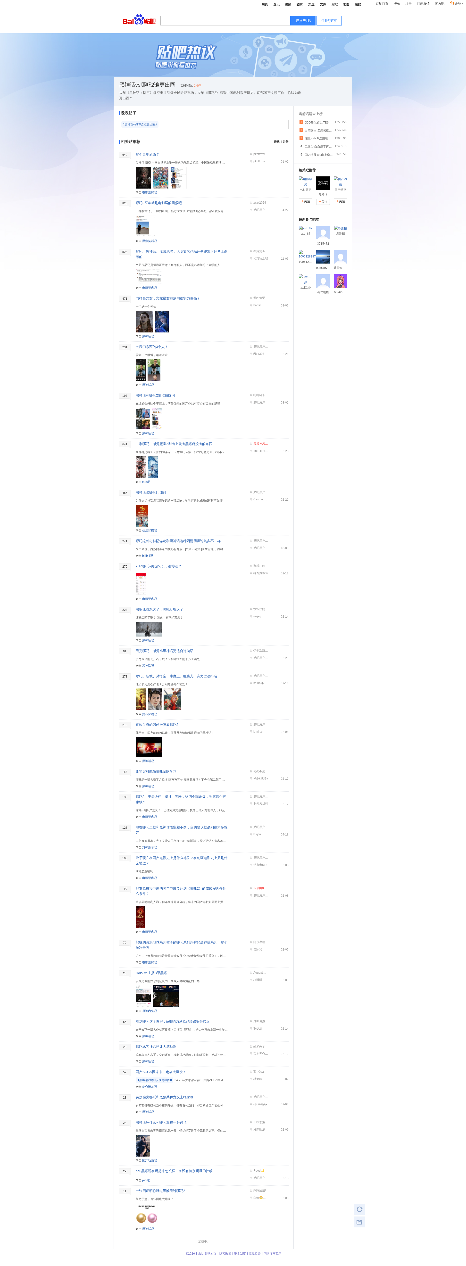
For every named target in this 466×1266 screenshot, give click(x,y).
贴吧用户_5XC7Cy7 (260, 857)
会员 (458, 3)
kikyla (257, 834)
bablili (257, 305)
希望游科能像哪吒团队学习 (156, 771)
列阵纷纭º (259, 1190)
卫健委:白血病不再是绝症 (319, 146)
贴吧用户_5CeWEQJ (260, 540)
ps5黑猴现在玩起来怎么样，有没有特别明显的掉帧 (174, 1171)
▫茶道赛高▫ (260, 1104)
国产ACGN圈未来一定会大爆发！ (161, 1072)
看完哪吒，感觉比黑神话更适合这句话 (164, 651)
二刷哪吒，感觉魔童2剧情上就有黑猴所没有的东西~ (175, 444)
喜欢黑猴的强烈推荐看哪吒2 (157, 725)
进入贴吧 (303, 20)
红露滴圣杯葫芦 (260, 251)
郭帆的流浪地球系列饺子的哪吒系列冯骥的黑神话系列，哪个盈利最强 (181, 945)
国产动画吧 (149, 1160)
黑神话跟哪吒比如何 (151, 492)
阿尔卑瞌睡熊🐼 (260, 942)
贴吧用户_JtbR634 (260, 548)
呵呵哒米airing (260, 395)
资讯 (276, 4)
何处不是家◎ (260, 771)
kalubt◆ (258, 683)
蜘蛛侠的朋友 (260, 609)
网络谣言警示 (272, 1253)
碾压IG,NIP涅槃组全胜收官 (319, 138)
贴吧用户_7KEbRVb (260, 492)
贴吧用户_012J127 (260, 796)
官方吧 (439, 3)
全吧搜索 (329, 20)
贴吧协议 (210, 1253)
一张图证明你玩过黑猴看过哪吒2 (160, 1191)
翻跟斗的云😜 (260, 566)
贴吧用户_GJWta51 (260, 658)
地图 (346, 4)
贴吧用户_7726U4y (260, 676)
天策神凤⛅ (260, 443)
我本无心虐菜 (260, 1053)
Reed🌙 (258, 1170)
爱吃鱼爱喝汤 (260, 298)
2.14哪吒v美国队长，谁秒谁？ (159, 566)
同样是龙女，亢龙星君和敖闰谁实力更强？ (168, 298)
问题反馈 (423, 3)
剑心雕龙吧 (149, 1086)
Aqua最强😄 (260, 972)
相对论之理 (260, 258)
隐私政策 (225, 1253)
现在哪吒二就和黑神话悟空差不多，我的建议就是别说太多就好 (181, 830)
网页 (265, 4)
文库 (323, 4)
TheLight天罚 (260, 451)
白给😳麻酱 (260, 1198)
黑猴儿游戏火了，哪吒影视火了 (159, 609)
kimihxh (258, 731)
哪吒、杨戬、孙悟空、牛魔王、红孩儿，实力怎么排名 (176, 676)
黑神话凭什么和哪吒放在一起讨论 (161, 1122)
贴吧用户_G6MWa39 (260, 1097)
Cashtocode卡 (260, 499)
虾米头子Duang (260, 1046)
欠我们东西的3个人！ (152, 347)
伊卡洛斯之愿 (260, 650)
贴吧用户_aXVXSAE (260, 895)
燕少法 (257, 1028)
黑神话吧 (148, 336)
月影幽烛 (259, 1129)
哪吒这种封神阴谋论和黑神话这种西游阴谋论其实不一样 (178, 541)
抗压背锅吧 (149, 530)
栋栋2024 (259, 202)
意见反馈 (255, 1253)
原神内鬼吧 (149, 1011)
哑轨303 (258, 354)
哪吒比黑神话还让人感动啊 (156, 1047)
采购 (358, 4)
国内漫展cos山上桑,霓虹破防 (319, 155)
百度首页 (382, 3)
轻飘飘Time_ (260, 980)
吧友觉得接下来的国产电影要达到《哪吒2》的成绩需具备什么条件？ (181, 891)
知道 (311, 4)
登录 (397, 3)
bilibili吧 (147, 555)
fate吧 (146, 482)
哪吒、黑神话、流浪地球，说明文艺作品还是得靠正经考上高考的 (181, 254)
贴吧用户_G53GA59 (260, 827)
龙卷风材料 (260, 803)
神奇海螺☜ (260, 573)
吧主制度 (240, 1253)
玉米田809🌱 (260, 888)
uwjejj (257, 616)
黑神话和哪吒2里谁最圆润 (155, 395)
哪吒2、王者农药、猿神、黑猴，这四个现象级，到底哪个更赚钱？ (181, 799)
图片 (300, 4)
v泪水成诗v (260, 778)
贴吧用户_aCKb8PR (260, 1178)
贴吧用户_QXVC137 (260, 346)
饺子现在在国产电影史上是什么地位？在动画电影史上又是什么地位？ (181, 860)
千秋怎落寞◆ (260, 1122)
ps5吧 (146, 1180)
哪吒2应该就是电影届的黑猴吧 (159, 203)
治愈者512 (260, 865)
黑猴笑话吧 (149, 241)
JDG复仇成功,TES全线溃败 (319, 122)
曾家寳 (257, 949)
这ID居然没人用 (260, 1021)
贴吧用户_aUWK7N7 (260, 210)
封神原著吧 (149, 847)
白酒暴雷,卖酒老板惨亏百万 (319, 130)
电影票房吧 (149, 192)
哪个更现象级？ (147, 154)
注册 (408, 3)
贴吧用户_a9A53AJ (260, 402)
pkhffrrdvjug (260, 154)
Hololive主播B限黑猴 (151, 973)
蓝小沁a (258, 1071)
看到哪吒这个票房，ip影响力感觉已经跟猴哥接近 (173, 1021)
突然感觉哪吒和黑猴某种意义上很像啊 (164, 1097)
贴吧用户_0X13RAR (260, 724)
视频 (288, 4)
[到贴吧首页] (139, 19)
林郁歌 (257, 1079)
